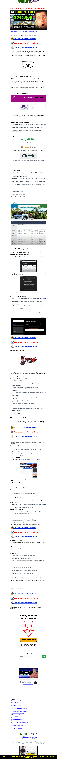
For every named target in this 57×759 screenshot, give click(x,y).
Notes (36, 4)
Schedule (21, 4)
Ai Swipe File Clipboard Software (17, 725)
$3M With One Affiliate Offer (16, 702)
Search (44, 656)
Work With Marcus (27, 4)
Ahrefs (31, 181)
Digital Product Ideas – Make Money (18, 713)
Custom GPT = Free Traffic (16, 705)
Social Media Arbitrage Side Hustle (17, 700)
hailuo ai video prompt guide (16, 717)
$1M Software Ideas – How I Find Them (18, 730)
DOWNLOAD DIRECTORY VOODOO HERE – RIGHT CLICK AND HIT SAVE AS (25, 31)
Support (32, 4)
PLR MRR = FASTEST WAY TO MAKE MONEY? (20, 722)
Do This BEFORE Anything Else (17, 716)
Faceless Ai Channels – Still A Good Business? (19, 711)
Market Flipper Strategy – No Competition (18, 720)
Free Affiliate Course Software (17, 728)
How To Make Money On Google (17, 714)
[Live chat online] (28, 750)
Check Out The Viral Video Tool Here (18, 588)
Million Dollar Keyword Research (17, 719)
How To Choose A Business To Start (18, 703)
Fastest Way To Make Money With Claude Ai (19, 708)
